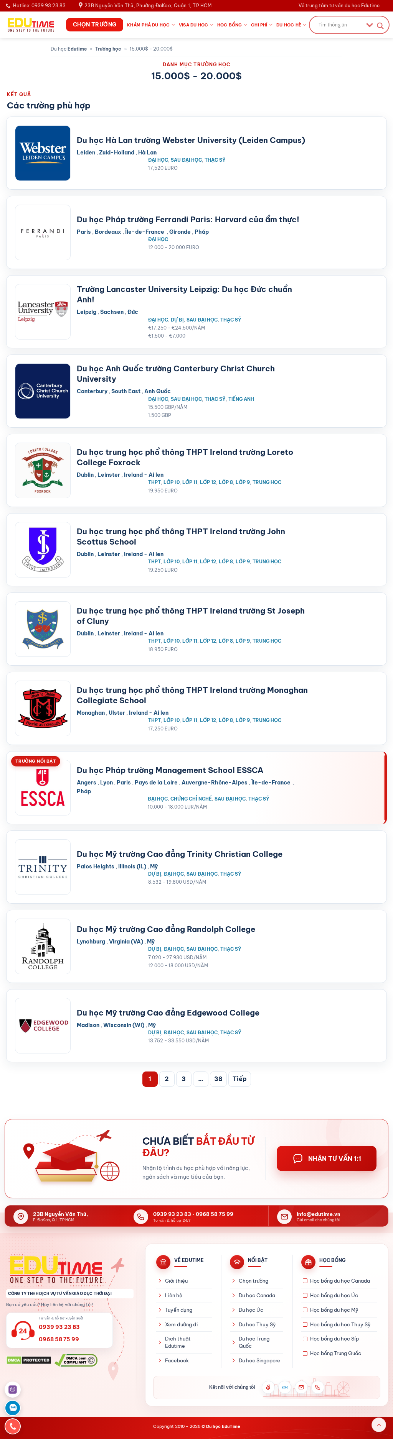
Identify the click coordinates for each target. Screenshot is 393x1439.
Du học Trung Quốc (254, 1342)
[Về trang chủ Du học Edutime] (70, 1269)
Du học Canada (257, 1295)
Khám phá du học (148, 25)
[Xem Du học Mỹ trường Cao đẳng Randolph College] (43, 946)
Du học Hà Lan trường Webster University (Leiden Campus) (191, 140)
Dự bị (177, 320)
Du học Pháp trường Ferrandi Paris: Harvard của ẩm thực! (188, 219)
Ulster (117, 712)
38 (218, 1079)
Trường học (108, 49)
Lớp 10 (171, 482)
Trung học (267, 482)
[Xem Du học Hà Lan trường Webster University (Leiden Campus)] (43, 153)
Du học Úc (251, 1310)
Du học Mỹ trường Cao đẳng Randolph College (166, 929)
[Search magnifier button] (380, 26)
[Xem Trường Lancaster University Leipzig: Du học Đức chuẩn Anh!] (43, 312)
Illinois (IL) (132, 866)
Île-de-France (145, 231)
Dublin (85, 474)
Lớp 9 (243, 482)
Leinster (108, 474)
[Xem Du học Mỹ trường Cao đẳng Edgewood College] (43, 1025)
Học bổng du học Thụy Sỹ (340, 1324)
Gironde (180, 231)
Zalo (285, 1387)
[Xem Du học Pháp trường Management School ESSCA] (43, 787)
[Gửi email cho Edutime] (301, 1387)
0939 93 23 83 (172, 1214)
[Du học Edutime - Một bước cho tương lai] (30, 24)
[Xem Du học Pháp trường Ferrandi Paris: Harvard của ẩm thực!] (43, 232)
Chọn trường (253, 1281)
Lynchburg (91, 941)
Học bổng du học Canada (340, 1281)
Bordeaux (108, 231)
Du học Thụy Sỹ (257, 1324)
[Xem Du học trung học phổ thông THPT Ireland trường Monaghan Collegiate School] (43, 708)
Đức (132, 311)
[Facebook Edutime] (268, 1387)
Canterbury (92, 391)
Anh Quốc (157, 391)
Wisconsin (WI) (123, 1025)
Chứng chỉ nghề (191, 799)
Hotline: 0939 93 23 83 (39, 5)
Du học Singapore (259, 1360)
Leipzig (86, 311)
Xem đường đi (181, 1324)
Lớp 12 (208, 482)
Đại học (158, 160)
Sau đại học (186, 160)
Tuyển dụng (178, 1310)
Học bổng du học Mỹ (334, 1310)
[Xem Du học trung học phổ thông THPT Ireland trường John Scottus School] (43, 550)
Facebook (177, 1360)
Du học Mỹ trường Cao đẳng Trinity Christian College (179, 854)
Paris (84, 231)
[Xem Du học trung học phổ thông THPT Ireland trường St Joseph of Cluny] (43, 629)
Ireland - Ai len (143, 474)
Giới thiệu (176, 1281)
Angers (86, 782)
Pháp (202, 231)
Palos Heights (95, 866)
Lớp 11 (189, 482)
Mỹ (154, 866)
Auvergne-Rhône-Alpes (215, 782)
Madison (88, 1025)
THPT (154, 482)
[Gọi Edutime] (317, 1387)
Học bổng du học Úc (334, 1295)
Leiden (86, 152)
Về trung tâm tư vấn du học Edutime (339, 5)
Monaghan (91, 712)
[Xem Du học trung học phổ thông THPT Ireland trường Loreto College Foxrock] (43, 470)
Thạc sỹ (215, 160)
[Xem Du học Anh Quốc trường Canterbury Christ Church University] (43, 391)
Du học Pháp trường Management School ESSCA (170, 770)
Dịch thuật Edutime (178, 1342)
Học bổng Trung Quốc (335, 1353)
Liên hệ (173, 1295)
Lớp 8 (226, 482)
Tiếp (240, 1079)
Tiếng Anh (241, 399)
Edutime (77, 49)
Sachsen (112, 311)
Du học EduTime (223, 1426)
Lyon (106, 782)
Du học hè (288, 25)
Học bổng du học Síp (334, 1339)
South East (125, 391)
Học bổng (229, 25)
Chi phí (259, 25)
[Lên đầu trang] (379, 1425)
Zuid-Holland (116, 152)
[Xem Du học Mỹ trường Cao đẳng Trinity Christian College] (43, 867)
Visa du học (193, 25)
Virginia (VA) (126, 941)
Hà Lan (147, 152)
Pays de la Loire (156, 782)
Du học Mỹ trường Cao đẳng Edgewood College (168, 1012)
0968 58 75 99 (214, 1214)
